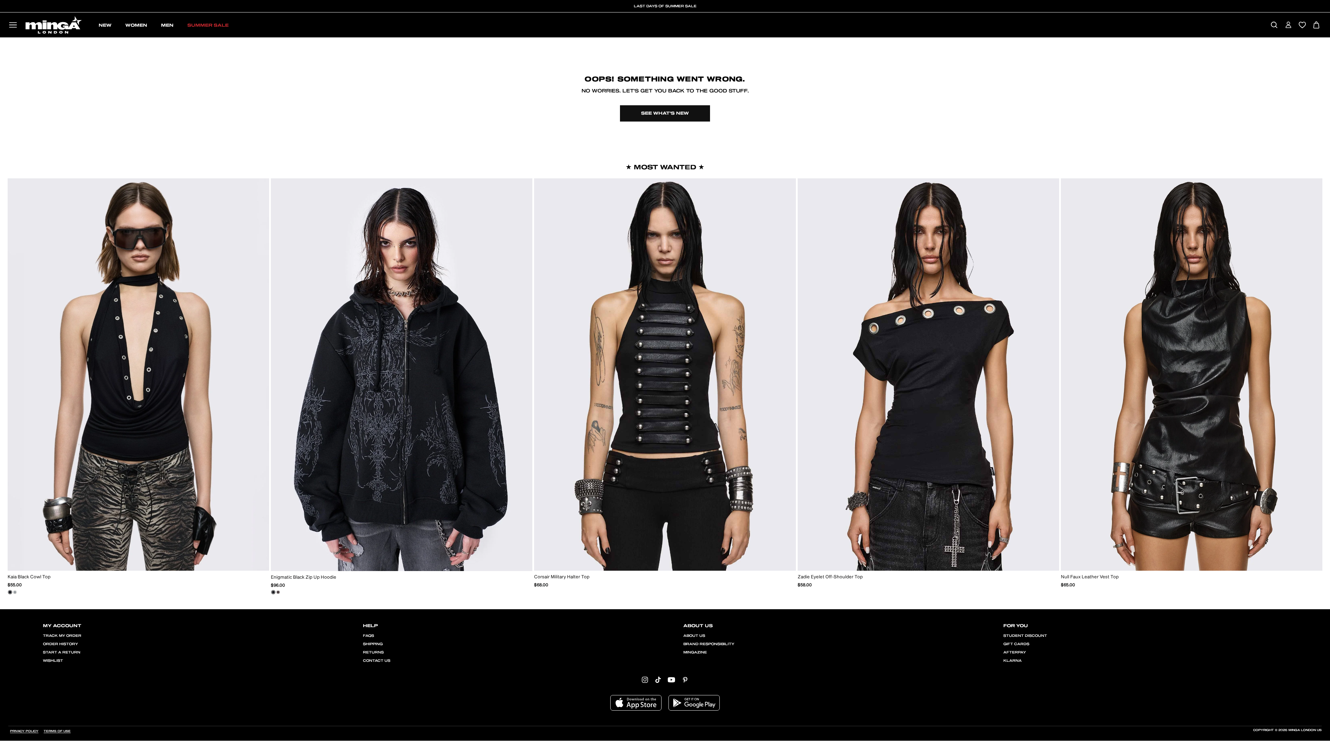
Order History (60, 644)
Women (136, 25)
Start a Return (61, 652)
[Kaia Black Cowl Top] (10, 592)
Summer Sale (208, 25)
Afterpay (1014, 652)
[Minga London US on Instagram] (645, 679)
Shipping (373, 644)
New (105, 25)
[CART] (1316, 25)
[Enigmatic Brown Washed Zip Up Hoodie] (278, 592)
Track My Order (62, 636)
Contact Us (376, 660)
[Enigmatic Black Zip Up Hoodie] (273, 592)
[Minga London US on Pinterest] (685, 679)
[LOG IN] (1288, 25)
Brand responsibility (708, 644)
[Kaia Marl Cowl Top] (15, 592)
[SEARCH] (1274, 25)
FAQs (368, 636)
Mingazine (695, 652)
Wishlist (53, 660)
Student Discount (1025, 636)
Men (167, 25)
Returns (373, 652)
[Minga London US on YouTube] (671, 679)
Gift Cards (1016, 644)
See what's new (665, 113)
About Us (694, 636)
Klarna (1012, 660)
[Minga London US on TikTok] (658, 679)
